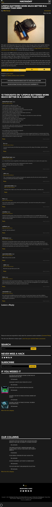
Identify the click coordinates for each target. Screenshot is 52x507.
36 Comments (14, 469)
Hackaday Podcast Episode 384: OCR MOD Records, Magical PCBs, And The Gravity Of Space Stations (23, 441)
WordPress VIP (28, 499)
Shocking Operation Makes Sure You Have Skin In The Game (23, 80)
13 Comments (47, 10)
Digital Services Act (20, 498)
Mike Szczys (6, 11)
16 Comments (14, 390)
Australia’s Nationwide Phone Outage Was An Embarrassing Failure (22, 376)
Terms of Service (13, 498)
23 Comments (14, 379)
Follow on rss (9, 357)
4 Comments (14, 452)
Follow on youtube (7, 357)
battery (9, 75)
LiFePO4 (22, 75)
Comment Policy (46, 335)
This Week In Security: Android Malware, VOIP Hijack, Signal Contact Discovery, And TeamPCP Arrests (22, 449)
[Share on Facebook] (2, 13)
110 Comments (14, 463)
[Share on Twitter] (3, 13)
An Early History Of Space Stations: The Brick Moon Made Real (22, 403)
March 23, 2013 (47, 13)
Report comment (46, 139)
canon (17, 75)
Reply (3, 139)
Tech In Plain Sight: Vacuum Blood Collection (22, 466)
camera (14, 75)
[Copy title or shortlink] (9, 13)
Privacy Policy (47, 497)
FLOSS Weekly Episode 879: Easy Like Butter (21, 455)
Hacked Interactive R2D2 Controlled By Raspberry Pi (23, 84)
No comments (14, 384)
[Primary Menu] (49, 1)
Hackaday (26, 1)
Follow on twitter (4, 357)
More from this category (7, 410)
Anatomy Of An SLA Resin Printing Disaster (21, 387)
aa (6, 75)
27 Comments (14, 399)
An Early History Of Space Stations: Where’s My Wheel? (22, 396)
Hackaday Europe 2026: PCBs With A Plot (20, 382)
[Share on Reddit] (7, 13)
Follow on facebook (2, 357)
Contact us (11, 357)
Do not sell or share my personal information (33, 498)
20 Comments (14, 406)
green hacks (10, 73)
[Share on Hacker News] (5, 13)
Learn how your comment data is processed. (33, 338)
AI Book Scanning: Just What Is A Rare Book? (21, 461)
